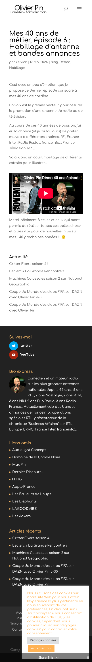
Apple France (23, 487)
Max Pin (19, 465)
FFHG (17, 479)
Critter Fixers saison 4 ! (28, 264)
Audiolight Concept (29, 450)
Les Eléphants (24, 501)
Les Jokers (21, 516)
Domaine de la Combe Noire (36, 457)
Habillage (17, 68)
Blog (54, 62)
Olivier (21, 62)
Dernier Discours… (28, 472)
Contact (18, 629)
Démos (65, 62)
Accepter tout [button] (41, 648)
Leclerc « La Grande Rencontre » (36, 271)
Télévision (18, 624)
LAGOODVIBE (24, 509)
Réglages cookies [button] (43, 640)
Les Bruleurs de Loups (31, 494)
